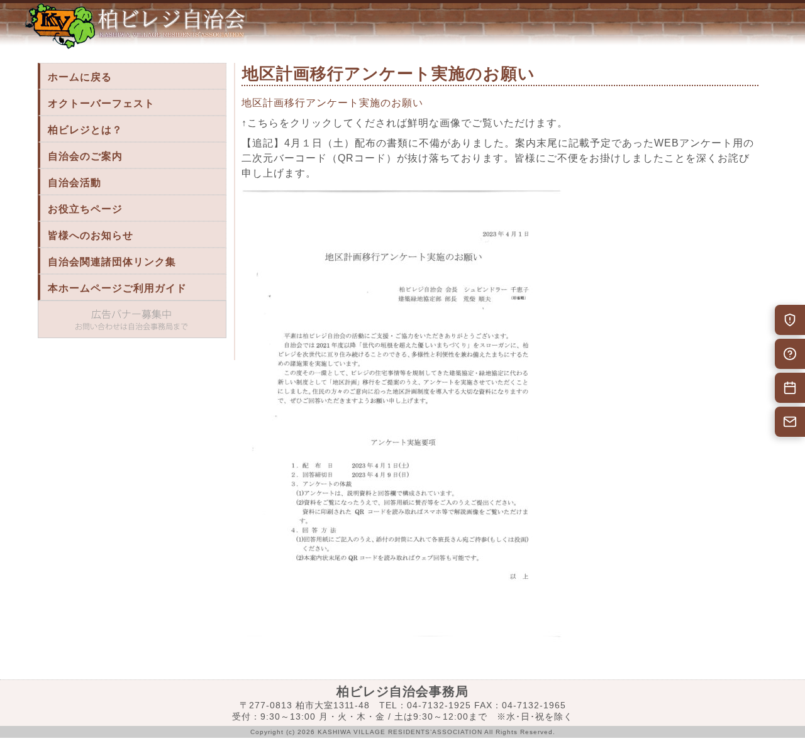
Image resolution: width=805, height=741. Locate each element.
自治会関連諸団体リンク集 (112, 261)
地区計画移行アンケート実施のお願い (332, 102)
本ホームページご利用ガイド (117, 288)
